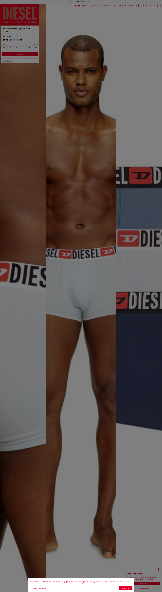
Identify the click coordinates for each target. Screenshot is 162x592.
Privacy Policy (82, 583)
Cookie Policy (93, 583)
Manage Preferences (65, 583)
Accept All (125, 588)
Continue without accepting (38, 588)
